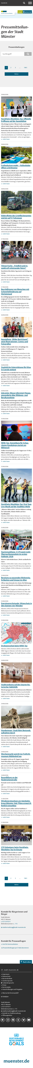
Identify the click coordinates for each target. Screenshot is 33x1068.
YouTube (29, 1020)
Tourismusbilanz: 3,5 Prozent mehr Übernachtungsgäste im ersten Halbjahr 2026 (16, 554)
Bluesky (23, 1020)
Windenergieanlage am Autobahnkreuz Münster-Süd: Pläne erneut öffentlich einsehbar (16, 803)
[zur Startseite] (25, 11)
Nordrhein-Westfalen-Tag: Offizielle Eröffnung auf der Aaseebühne (16, 120)
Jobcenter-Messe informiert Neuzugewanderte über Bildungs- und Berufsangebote (16, 395)
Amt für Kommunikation (10, 944)
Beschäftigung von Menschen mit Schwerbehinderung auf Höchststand (15, 291)
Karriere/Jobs (6, 987)
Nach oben (27, 962)
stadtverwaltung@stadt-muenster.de (14, 927)
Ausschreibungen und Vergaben (12, 989)
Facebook (13, 1020)
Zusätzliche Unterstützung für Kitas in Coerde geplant (16, 368)
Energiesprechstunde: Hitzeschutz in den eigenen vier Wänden (16, 604)
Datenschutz (6, 976)
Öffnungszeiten (7, 1015)
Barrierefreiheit (7, 978)
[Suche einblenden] (24, 3)
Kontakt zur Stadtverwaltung (11, 1013)
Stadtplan (5, 996)
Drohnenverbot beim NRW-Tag (14, 646)
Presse (4, 985)
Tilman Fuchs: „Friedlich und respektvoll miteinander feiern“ (14, 267)
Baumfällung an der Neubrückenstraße (9, 778)
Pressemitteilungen (16, 47)
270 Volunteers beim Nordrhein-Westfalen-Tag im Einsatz (15, 848)
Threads (18, 1020)
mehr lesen (6, 139)
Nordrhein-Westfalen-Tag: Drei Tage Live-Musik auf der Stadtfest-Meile (16, 505)
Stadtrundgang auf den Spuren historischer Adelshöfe (15, 685)
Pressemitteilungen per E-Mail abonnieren (16, 948)
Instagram (8, 1020)
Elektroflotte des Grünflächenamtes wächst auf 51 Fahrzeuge (16, 216)
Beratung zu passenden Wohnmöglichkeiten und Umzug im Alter (16, 579)
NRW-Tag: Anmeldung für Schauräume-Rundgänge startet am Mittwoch (15, 445)
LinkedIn (3, 1020)
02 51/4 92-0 (6, 921)
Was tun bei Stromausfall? (10, 993)
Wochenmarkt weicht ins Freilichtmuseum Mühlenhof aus (16, 755)
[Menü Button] (30, 3)
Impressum (5, 974)
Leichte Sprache (7, 981)
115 (16, 924)
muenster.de (4, 3)
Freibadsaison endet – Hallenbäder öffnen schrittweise (16, 166)
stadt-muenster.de (11, 970)
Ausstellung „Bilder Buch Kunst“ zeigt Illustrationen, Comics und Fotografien (14, 341)
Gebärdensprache (8, 983)
